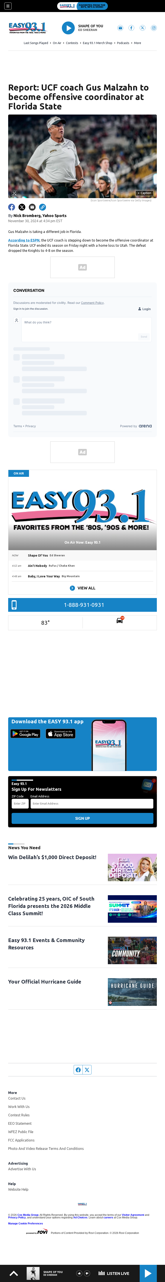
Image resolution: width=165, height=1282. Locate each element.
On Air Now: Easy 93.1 (82, 542)
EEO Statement (20, 1123)
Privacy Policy (17, 1217)
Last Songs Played (36, 43)
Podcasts (123, 43)
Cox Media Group (27, 1214)
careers (108, 1217)
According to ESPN (24, 240)
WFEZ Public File (20, 1132)
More (137, 43)
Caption (144, 193)
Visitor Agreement (133, 1214)
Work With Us (19, 1107)
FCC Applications (21, 1140)
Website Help (18, 1189)
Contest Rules (19, 1115)
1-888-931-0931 (84, 605)
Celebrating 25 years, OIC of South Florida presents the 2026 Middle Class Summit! (51, 906)
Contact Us (17, 1098)
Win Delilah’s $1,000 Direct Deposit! (52, 857)
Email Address (40, 796)
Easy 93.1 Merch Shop (97, 43)
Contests (72, 43)
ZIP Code (18, 796)
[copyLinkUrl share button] (42, 207)
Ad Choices (80, 1217)
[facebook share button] (11, 207)
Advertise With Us (22, 1169)
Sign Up (82, 818)
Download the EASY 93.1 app (47, 721)
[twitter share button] (21, 207)
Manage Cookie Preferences (25, 1223)
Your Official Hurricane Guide (44, 982)
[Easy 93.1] (82, 6)
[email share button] (32, 207)
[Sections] (8, 6)
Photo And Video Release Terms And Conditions (46, 1148)
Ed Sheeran (87, 30)
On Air (57, 43)
